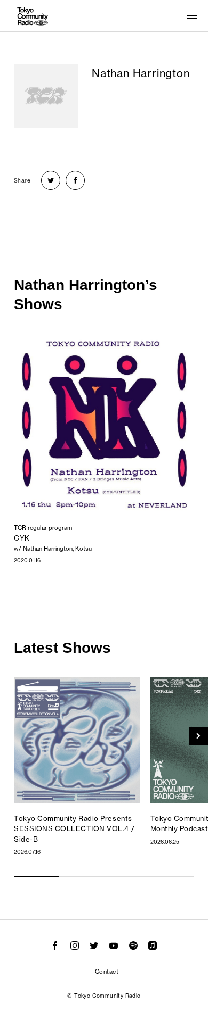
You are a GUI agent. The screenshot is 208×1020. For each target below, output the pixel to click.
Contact (106, 971)
